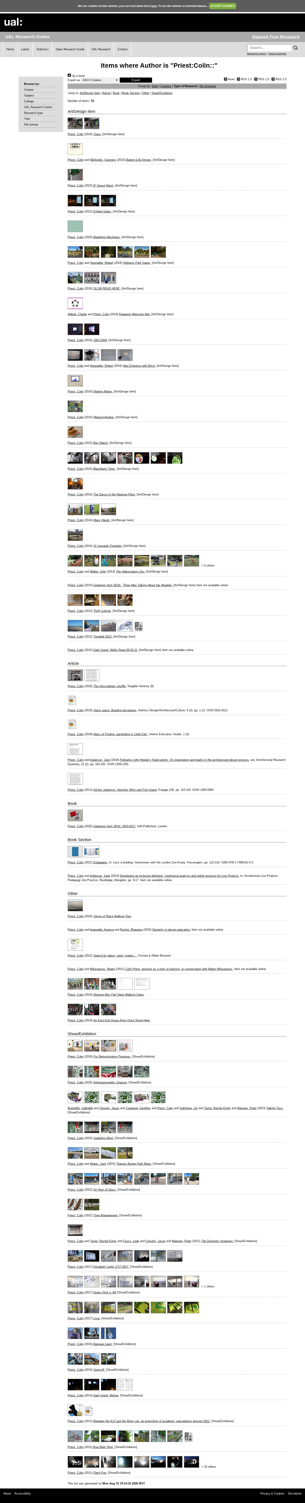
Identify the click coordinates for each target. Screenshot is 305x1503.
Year (27, 118)
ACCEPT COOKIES (223, 6)
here (154, 6)
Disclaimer (295, 1493)
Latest (25, 49)
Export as (74, 80)
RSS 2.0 (263, 79)
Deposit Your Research (276, 36)
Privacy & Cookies (272, 1493)
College (29, 101)
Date (155, 86)
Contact (122, 49)
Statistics (42, 49)
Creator (28, 89)
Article (106, 93)
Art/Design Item (90, 93)
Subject (29, 95)
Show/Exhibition (162, 93)
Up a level (78, 76)
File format (31, 124)
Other (145, 93)
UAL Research (101, 49)
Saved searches (277, 53)
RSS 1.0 (246, 79)
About (7, 1493)
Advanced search (256, 53)
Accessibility (22, 1493)
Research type (33, 113)
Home (10, 49)
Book (116, 93)
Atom (230, 79)
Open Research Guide (70, 49)
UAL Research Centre (38, 107)
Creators (165, 86)
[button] (136, 80)
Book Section (131, 93)
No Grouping (208, 86)
